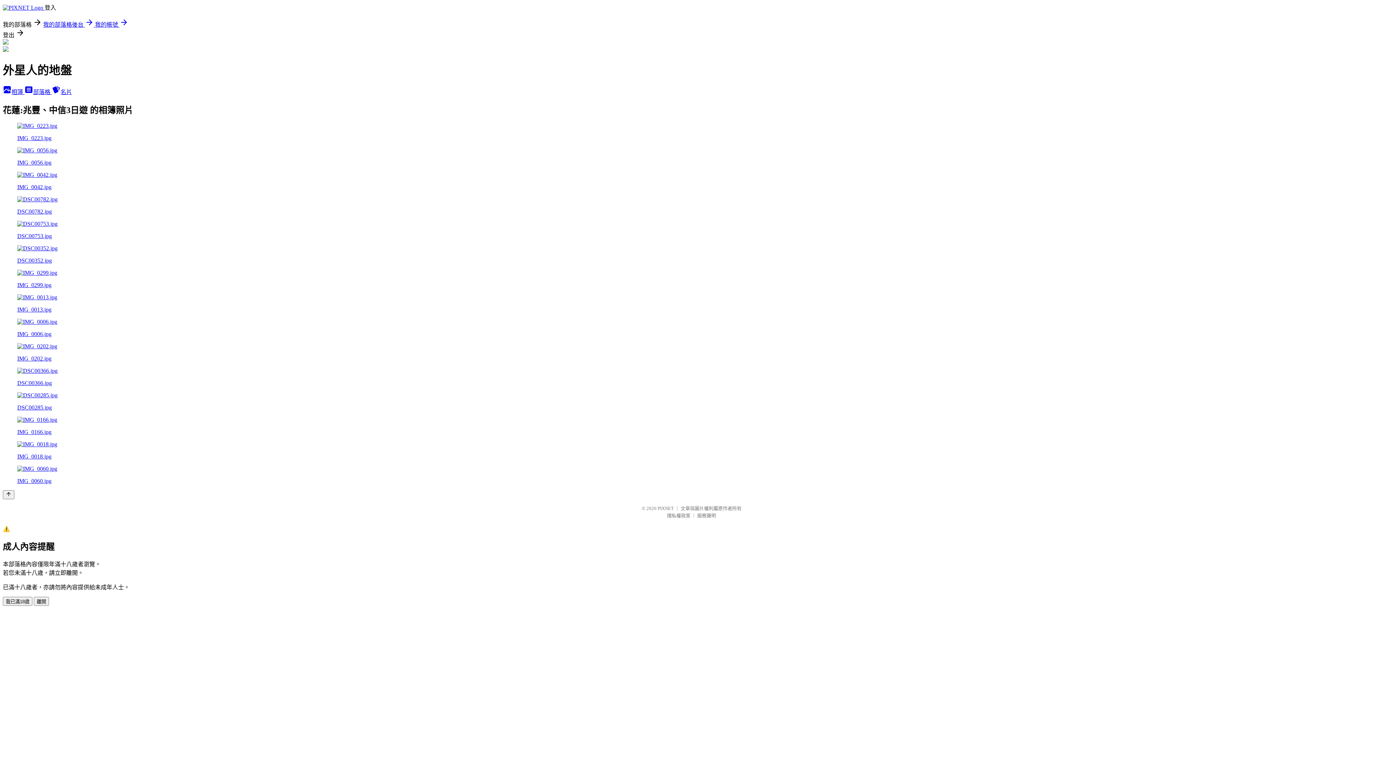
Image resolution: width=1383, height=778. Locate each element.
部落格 (42, 92)
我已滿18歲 (18, 601)
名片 (66, 92)
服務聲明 (706, 515)
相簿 (18, 92)
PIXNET (666, 508)
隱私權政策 (678, 515)
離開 (41, 601)
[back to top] (8, 494)
